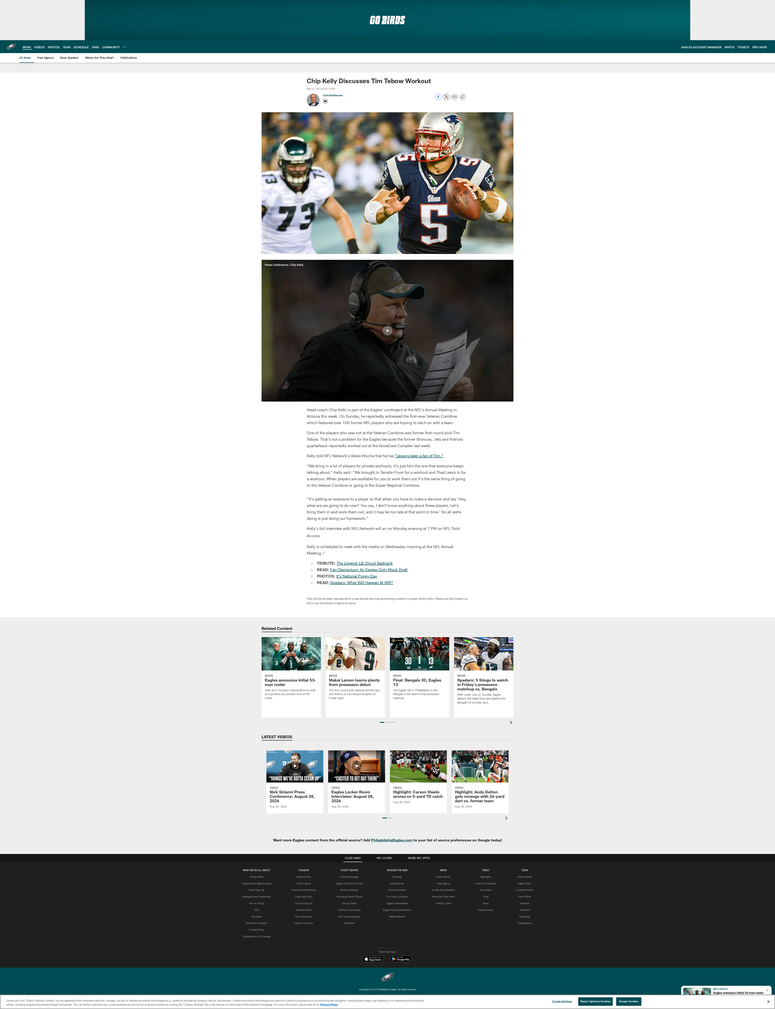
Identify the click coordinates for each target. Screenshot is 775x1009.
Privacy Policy (256, 929)
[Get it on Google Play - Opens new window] (400, 961)
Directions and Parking (303, 889)
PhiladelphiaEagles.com (392, 840)
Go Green (256, 916)
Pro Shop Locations (397, 896)
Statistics (525, 909)
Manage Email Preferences (256, 896)
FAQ (256, 909)
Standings (524, 916)
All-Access (485, 889)
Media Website (397, 916)
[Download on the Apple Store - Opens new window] (373, 959)
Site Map (397, 876)
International (397, 883)
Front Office (524, 896)
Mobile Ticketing (349, 889)
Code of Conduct (303, 923)
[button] (387, 331)
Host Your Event (303, 916)
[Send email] (454, 99)
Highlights (485, 876)
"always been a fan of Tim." (419, 455)
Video (485, 870)
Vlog (485, 896)
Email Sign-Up (256, 889)
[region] (387, 1002)
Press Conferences (485, 883)
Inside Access (485, 909)
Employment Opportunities (256, 883)
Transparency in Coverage (256, 936)
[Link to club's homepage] (11, 46)
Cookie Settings (562, 1001)
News (443, 870)
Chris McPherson (333, 95)
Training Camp (443, 903)
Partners (524, 903)
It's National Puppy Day (356, 576)
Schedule (349, 923)
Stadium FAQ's (304, 909)
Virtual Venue (303, 883)
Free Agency (443, 883)
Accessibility (256, 876)
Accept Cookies (629, 1001)
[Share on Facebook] (438, 99)
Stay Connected (397, 889)
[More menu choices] (124, 46)
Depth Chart (524, 883)
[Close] (768, 1001)
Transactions (525, 923)
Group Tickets (349, 903)
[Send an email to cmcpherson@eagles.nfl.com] (325, 101)
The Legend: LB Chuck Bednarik (365, 563)
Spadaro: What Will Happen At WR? (361, 582)
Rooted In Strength (256, 923)
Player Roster (524, 876)
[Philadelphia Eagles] (387, 978)
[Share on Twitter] (446, 99)
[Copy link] (462, 97)
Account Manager (349, 876)
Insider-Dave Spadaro (443, 889)
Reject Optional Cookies (595, 1001)
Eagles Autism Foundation (397, 909)
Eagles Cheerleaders (397, 903)
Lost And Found (303, 903)
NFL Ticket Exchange (349, 916)
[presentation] (511, 723)
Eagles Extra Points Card (349, 883)
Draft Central (443, 876)
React (486, 903)
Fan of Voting (256, 903)
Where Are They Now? (443, 896)
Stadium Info (304, 876)
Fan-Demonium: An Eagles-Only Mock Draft (368, 569)
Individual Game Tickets (349, 896)
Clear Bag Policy (304, 896)
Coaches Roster (524, 889)
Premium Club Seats (349, 909)
